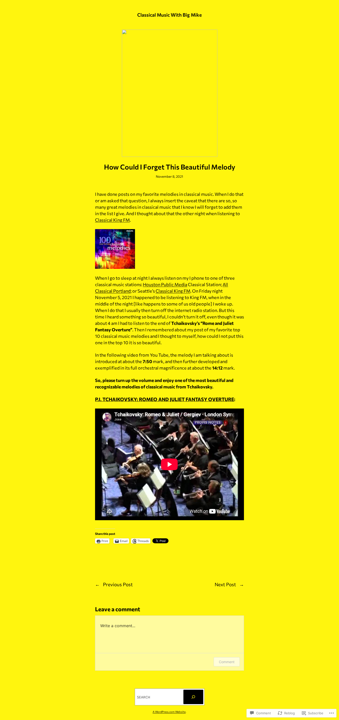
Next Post (225, 584)
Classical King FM (112, 220)
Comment (227, 662)
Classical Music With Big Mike (169, 15)
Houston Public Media (165, 284)
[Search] (193, 697)
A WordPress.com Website (169, 711)
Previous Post (118, 584)
